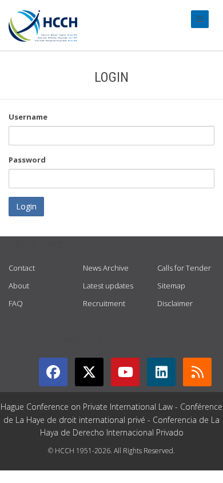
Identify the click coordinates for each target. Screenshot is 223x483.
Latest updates (108, 285)
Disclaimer (175, 303)
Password (27, 160)
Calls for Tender (184, 268)
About (19, 285)
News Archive (106, 268)
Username (28, 117)
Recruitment (104, 303)
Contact (22, 268)
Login (26, 206)
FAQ (16, 303)
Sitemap (171, 285)
